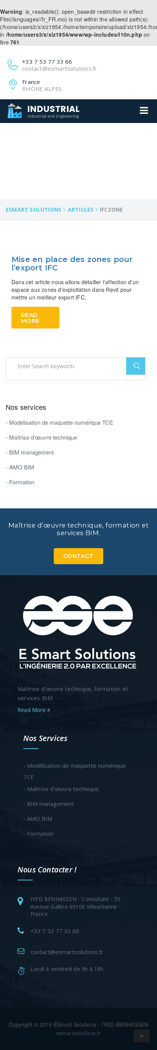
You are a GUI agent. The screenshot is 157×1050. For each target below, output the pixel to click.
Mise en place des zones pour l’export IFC (72, 263)
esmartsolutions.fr (78, 1033)
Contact (78, 556)
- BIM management (30, 452)
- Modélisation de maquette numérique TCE (59, 422)
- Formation (20, 482)
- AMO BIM (20, 467)
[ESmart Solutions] (78, 631)
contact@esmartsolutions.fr (66, 952)
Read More (30, 317)
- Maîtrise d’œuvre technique (41, 437)
